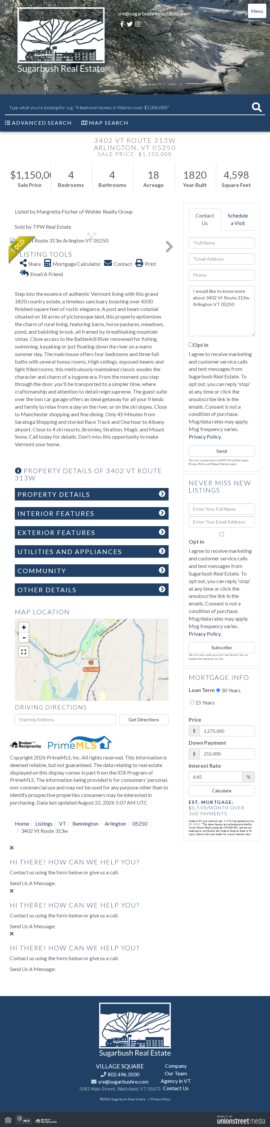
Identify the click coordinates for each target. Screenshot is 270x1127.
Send (221, 451)
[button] (257, 107)
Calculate (221, 790)
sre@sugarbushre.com (123, 1081)
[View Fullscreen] (24, 652)
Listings (44, 823)
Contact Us (205, 219)
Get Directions (143, 719)
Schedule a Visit (238, 219)
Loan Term (202, 690)
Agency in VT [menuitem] (176, 1081)
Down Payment (207, 742)
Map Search (109, 122)
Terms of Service (220, 464)
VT (62, 823)
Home (22, 823)
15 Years (204, 702)
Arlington (115, 823)
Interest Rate (205, 765)
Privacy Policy (205, 436)
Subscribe (221, 647)
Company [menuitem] (176, 1066)
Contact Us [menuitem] (176, 1088)
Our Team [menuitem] (176, 1073)
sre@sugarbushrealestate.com (152, 13)
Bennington (85, 823)
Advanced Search (42, 122)
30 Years (230, 690)
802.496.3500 (123, 1074)
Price (195, 719)
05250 (139, 823)
